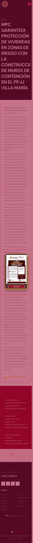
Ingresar (16, 286)
